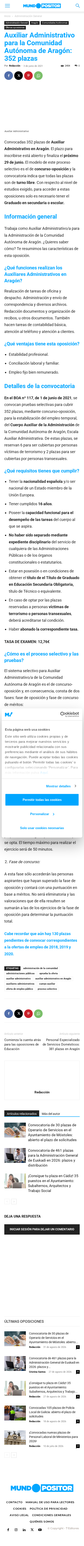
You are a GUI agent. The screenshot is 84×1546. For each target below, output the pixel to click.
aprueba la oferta (48, 973)
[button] (7, 6)
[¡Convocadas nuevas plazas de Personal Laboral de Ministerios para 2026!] (15, 1437)
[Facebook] (8, 75)
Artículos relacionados (22, 1114)
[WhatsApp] (38, 75)
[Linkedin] (24, 1530)
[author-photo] (42, 1086)
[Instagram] (16, 1530)
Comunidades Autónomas (54, 23)
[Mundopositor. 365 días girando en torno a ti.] (42, 1488)
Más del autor (51, 1114)
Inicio (7, 16)
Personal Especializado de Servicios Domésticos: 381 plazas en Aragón (61, 1044)
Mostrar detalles (58, 786)
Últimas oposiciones (15, 27)
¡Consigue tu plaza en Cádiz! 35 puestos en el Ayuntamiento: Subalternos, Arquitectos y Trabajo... (53, 1387)
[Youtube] (40, 1530)
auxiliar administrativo (18, 978)
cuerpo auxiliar (47, 983)
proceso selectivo (47, 989)
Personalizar (39, 814)
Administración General (28, 16)
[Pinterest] (28, 75)
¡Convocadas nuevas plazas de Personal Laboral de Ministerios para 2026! (53, 1437)
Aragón (34, 23)
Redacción (14, 65)
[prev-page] (7, 1201)
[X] (18, 75)
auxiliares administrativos (20, 983)
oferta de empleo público (19, 989)
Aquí (44, 772)
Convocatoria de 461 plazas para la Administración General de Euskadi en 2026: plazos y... (54, 1362)
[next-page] (14, 1201)
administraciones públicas (20, 973)
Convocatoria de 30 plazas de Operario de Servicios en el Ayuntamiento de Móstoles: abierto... (53, 1338)
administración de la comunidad (40, 968)
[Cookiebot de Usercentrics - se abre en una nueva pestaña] (60, 714)
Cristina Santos (37, 1371)
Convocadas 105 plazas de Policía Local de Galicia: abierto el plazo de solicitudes (52, 1412)
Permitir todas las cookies (42, 800)
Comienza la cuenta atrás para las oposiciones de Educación (22, 1044)
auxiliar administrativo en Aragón (53, 978)
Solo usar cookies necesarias (42, 828)
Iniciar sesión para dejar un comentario (42, 1229)
